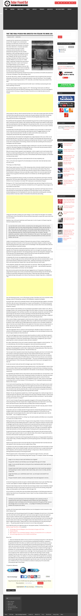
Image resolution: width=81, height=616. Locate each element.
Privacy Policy (56, 614)
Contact (69, 9)
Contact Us (30, 614)
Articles (35, 9)
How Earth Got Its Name (68, 224)
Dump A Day (10, 603)
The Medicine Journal (12, 607)
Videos (27, 9)
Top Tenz (10, 609)
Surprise (12, 9)
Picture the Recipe (12, 606)
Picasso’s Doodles (14, 531)
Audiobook (66, 129)
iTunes (50, 525)
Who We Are (48, 614)
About (62, 614)
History (13, 590)
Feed (20, 527)
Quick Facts (50, 9)
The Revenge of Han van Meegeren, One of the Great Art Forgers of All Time (27, 529)
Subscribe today (61, 66)
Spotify (8, 527)
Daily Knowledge (30, 586)
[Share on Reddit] (28, 576)
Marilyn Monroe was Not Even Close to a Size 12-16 (69, 220)
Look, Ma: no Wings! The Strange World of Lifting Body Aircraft (68, 170)
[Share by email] (38, 576)
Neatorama (10, 604)
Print (66, 127)
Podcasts (42, 9)
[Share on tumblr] (35, 576)
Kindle (69, 127)
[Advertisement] (40, 21)
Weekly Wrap (40, 586)
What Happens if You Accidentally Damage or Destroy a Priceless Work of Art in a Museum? (30, 532)
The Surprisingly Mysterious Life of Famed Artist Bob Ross (23, 534)
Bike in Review (11, 601)
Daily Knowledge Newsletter (20, 614)
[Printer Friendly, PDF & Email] (48, 576)
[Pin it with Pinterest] (32, 576)
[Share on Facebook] (22, 576)
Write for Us (20, 9)
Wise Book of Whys (60, 9)
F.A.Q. (43, 614)
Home (6, 9)
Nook (73, 127)
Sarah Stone (18, 36)
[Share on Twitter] (25, 576)
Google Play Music (14, 527)
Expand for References (12, 565)
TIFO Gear (11, 614)
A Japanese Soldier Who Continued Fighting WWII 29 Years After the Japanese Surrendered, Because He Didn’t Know (66, 233)
